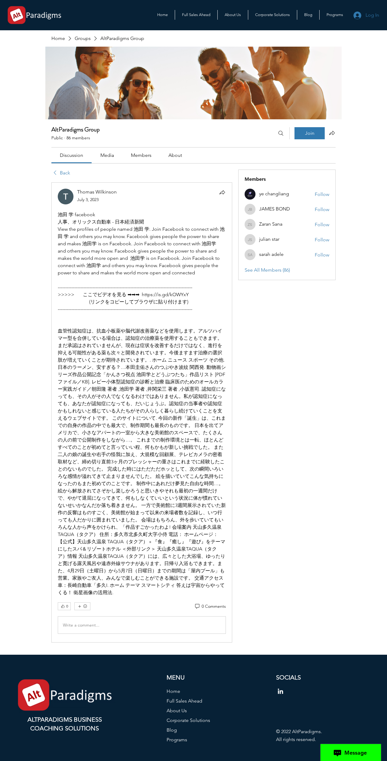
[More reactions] (82, 606)
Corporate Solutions (188, 720)
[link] (71, 155)
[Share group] (332, 133)
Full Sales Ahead (184, 701)
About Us (177, 710)
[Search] (281, 133)
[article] (141, 412)
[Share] (222, 192)
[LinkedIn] (280, 691)
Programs (177, 740)
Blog (172, 730)
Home (173, 691)
